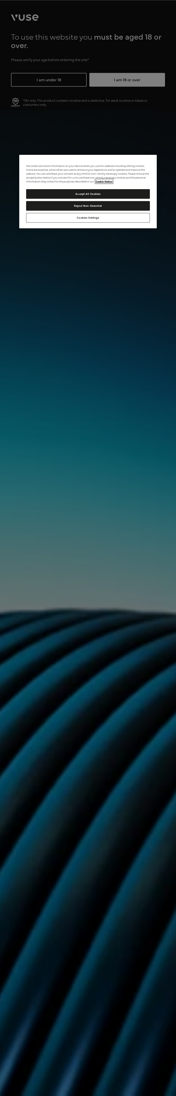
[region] (88, 191)
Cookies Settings (88, 217)
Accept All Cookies (87, 194)
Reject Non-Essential (88, 206)
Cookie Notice (104, 181)
